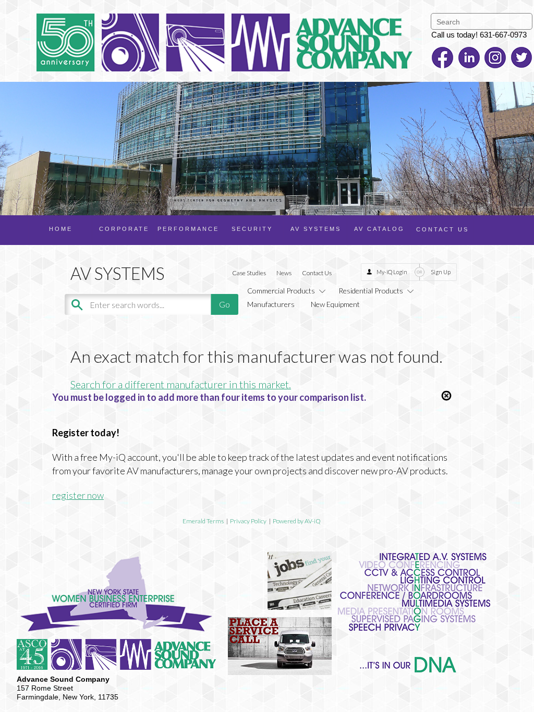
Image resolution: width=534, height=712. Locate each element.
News (284, 273)
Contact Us (317, 273)
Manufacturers (271, 304)
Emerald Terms (203, 521)
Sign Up (441, 271)
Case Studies (249, 273)
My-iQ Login (392, 271)
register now (78, 495)
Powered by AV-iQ (297, 521)
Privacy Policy (248, 521)
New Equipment (335, 304)
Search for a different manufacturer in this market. (180, 384)
